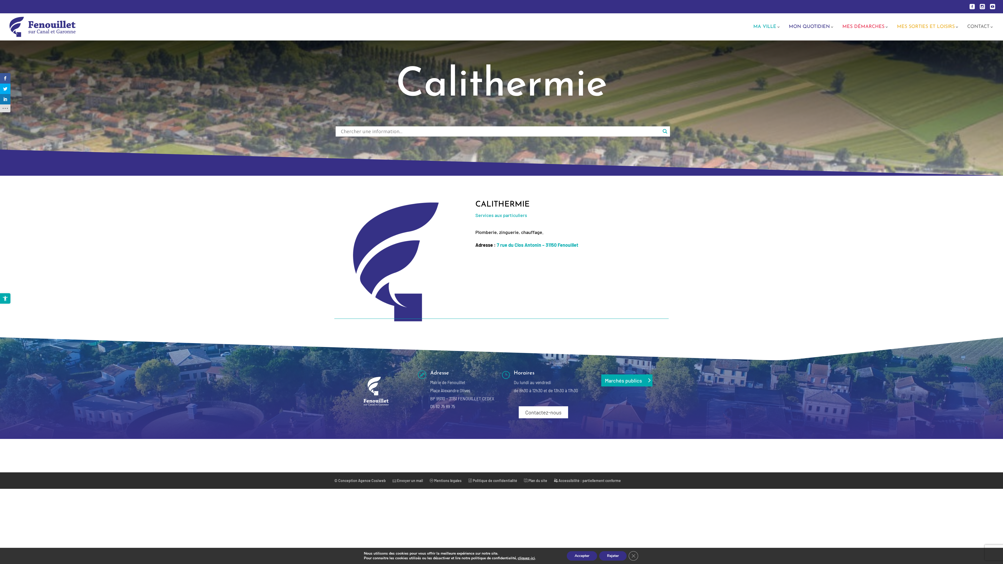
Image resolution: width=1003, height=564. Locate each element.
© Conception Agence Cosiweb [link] (360, 480)
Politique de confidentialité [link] (494, 480)
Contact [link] (978, 27)
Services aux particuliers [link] (501, 215)
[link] (5, 298)
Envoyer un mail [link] (409, 480)
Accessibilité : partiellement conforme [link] (589, 480)
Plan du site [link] (537, 480)
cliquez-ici (526, 558)
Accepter (582, 555)
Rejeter (613, 555)
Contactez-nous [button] (543, 412)
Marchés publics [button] (623, 380)
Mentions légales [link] (447, 480)
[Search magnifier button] (665, 131)
